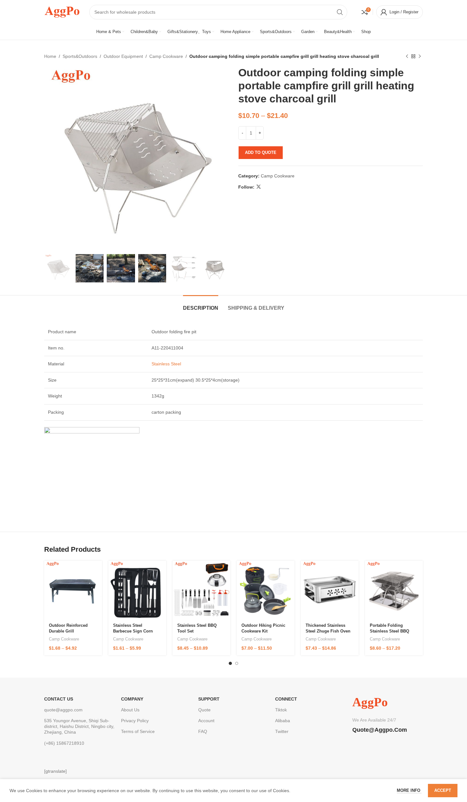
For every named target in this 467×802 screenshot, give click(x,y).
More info (409, 790)
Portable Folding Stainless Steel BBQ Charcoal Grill (389, 631)
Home (50, 56)
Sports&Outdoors (80, 56)
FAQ (202, 731)
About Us (130, 709)
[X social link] (258, 187)
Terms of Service (138, 731)
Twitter (281, 731)
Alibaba (282, 720)
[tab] (200, 305)
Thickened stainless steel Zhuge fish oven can (328, 631)
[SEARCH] (340, 12)
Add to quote (260, 152)
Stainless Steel (165, 363)
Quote (204, 709)
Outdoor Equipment (123, 56)
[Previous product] (407, 56)
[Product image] (73, 590)
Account (206, 720)
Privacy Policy (135, 720)
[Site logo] (62, 11)
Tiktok (281, 709)
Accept (442, 790)
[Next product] (419, 56)
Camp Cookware (166, 56)
